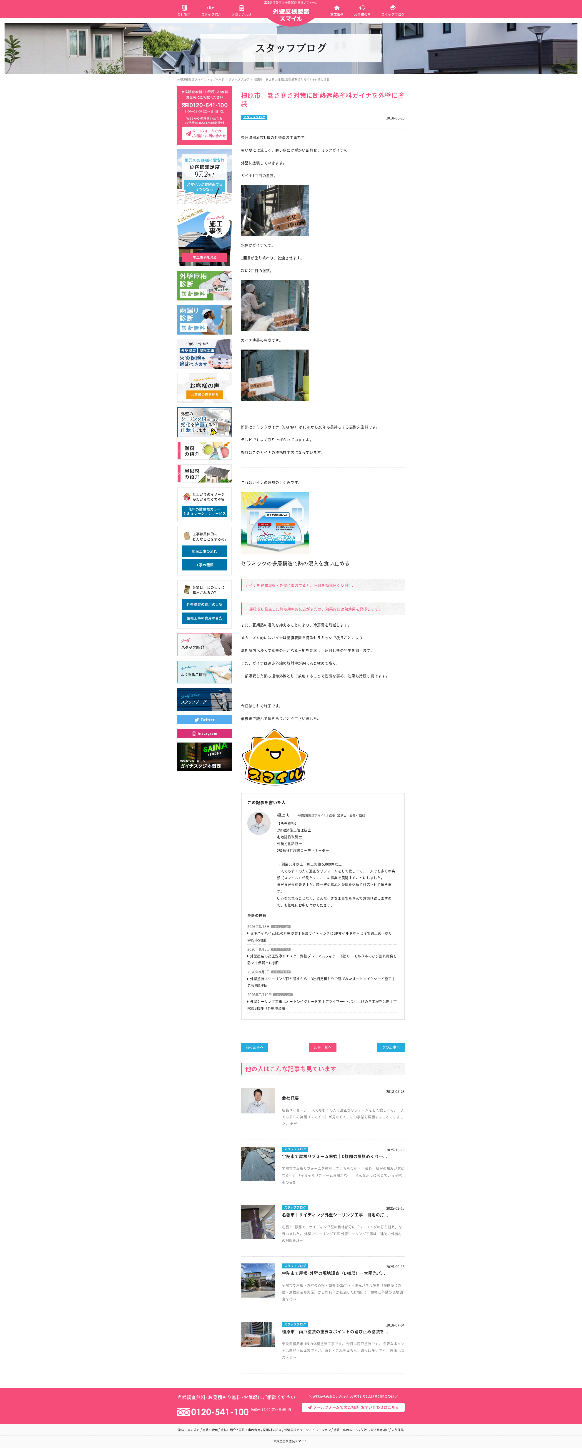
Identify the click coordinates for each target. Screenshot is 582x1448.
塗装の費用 (210, 1429)
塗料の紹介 (228, 1429)
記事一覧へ (323, 1047)
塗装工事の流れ (204, 551)
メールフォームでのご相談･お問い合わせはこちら (355, 1407)
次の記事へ (391, 1047)
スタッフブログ (393, 14)
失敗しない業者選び (375, 1429)
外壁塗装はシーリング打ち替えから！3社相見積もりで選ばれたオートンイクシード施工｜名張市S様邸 (321, 982)
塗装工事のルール (346, 1429)
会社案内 (184, 14)
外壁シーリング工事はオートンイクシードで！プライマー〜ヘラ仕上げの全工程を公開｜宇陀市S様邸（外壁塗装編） (322, 1005)
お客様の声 (362, 14)
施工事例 (337, 14)
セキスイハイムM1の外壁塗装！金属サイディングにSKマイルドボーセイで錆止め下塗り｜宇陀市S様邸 (321, 937)
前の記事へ (255, 1047)
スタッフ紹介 (211, 14)
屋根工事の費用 (249, 1429)
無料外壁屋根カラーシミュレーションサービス (204, 511)
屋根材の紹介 (272, 1429)
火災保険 (397, 1429)
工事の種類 (205, 565)
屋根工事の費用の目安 (205, 618)
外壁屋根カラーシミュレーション (307, 1429)
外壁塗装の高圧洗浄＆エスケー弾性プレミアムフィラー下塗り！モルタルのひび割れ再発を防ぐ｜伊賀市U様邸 (322, 959)
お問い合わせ (242, 14)
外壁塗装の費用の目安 (205, 604)
